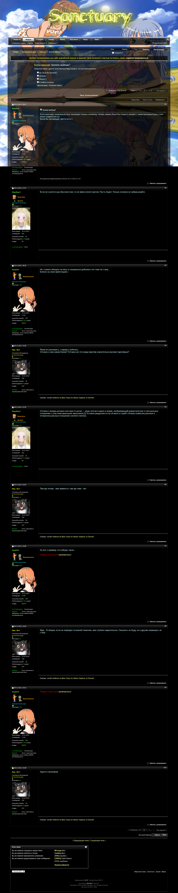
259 (23, 386)
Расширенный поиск (159, 43)
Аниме (51, 39)
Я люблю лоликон (46, 82)
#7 (165, 546)
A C (87, 398)
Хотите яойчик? (91, 95)
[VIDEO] (58, 858)
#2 (165, 188)
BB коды (58, 851)
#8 (165, 626)
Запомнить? (118, 53)
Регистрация (159, 50)
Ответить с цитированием (158, 183)
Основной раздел (29, 52)
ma (84, 398)
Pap (67, 398)
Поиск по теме (147, 100)
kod (54, 398)
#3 (165, 265)
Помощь (146, 50)
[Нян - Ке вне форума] (21, 367)
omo (57, 398)
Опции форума (40, 43)
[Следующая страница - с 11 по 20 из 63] (154, 90)
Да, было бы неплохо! (48, 73)
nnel (92, 398)
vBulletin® (90, 883)
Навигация (52, 43)
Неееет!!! (43, 79)
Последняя (160, 91)
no (60, 398)
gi (82, 398)
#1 (165, 104)
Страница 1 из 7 (136, 90)
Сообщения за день (19, 43)
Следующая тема (97, 841)
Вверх (164, 835)
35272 (24, 162)
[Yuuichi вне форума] (24, 137)
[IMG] (57, 856)
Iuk (74, 398)
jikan (63, 398)
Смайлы (58, 853)
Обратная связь (140, 872)
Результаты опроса (55, 85)
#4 (165, 345)
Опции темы (135, 100)
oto (76, 398)
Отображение (159, 100)
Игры (85, 39)
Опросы (42, 52)
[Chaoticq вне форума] (21, 219)
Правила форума (62, 865)
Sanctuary (151, 872)
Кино (97, 39)
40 (22, 241)
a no (71, 398)
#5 (165, 407)
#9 (165, 687)
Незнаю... (43, 76)
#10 (165, 768)
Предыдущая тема (81, 841)
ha (90, 398)
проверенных (65, 554)
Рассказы (74, 39)
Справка (30, 43)
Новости (16, 39)
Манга (62, 39)
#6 (165, 484)
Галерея (39, 39)
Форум (28, 39)
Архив (158, 872)
